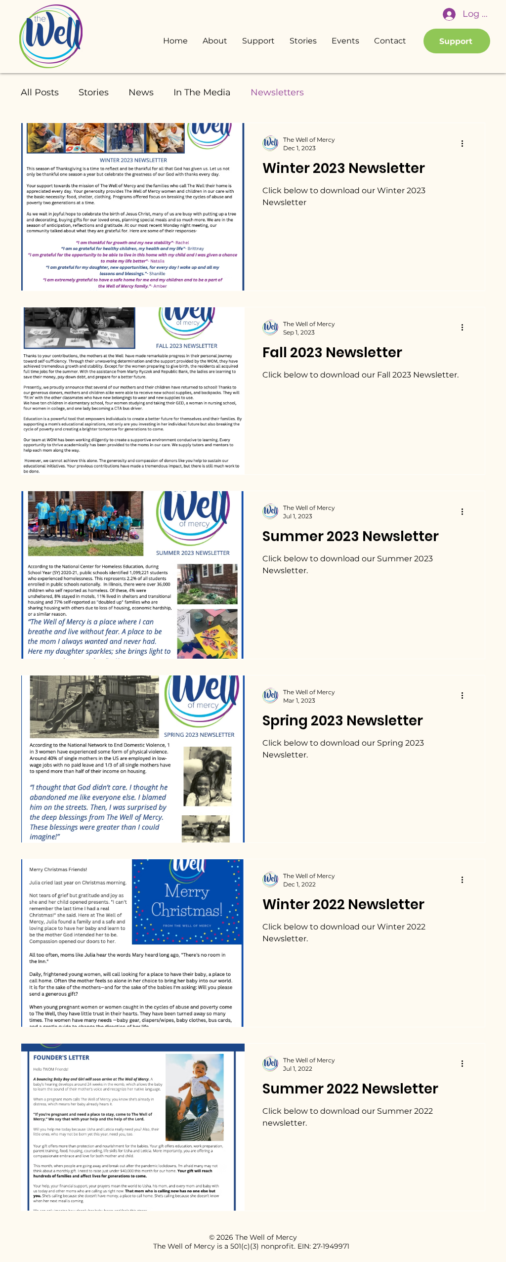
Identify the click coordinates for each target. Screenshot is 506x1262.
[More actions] (465, 143)
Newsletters (277, 92)
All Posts (40, 92)
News (141, 92)
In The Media (202, 92)
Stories (94, 92)
